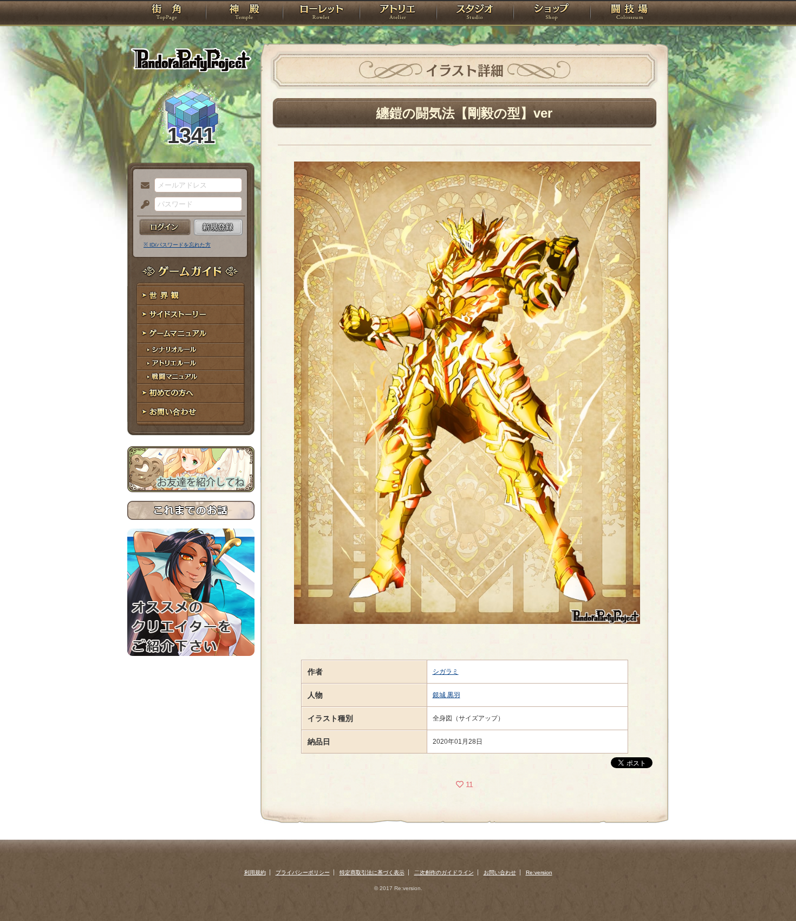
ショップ (551, 13)
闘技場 (629, 13)
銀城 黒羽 (446, 695)
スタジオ (474, 13)
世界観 (191, 295)
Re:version (539, 872)
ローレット (321, 13)
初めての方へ (191, 393)
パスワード (142, 205)
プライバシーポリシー (303, 872)
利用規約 (255, 872)
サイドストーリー (191, 314)
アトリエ (398, 13)
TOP (166, 13)
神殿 (244, 13)
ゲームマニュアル (191, 333)
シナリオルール (191, 350)
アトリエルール (191, 363)
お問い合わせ (191, 412)
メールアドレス (142, 186)
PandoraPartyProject (191, 59)
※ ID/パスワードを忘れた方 (177, 245)
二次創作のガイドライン (444, 872)
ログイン (165, 227)
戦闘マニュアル (191, 377)
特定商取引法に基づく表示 (372, 872)
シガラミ (446, 671)
